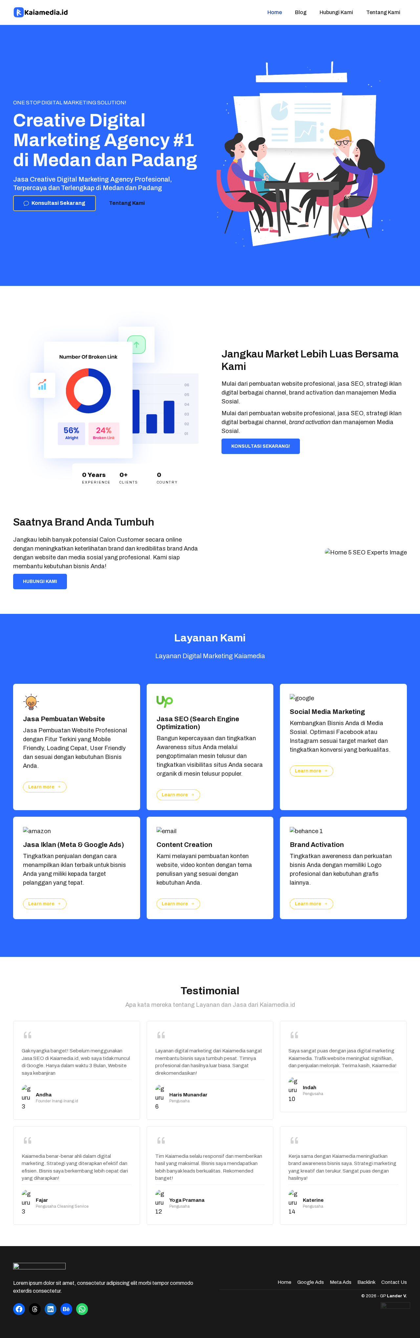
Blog (300, 12)
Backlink (366, 1282)
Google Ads (310, 1282)
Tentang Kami (383, 12)
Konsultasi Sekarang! (260, 446)
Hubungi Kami (336, 12)
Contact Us (394, 1282)
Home (274, 12)
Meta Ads (340, 1282)
